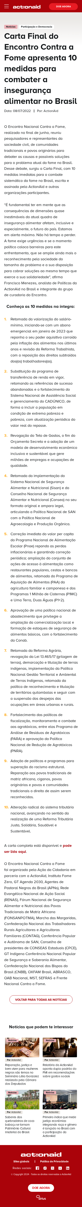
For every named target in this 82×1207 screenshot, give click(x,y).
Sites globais (21, 1161)
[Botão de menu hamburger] (6, 6)
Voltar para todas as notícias (41, 1000)
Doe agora (63, 6)
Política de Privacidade (54, 1161)
